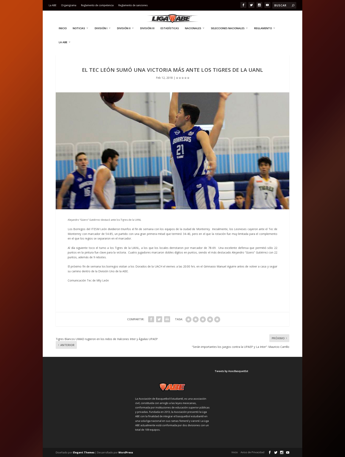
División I (101, 28)
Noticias (79, 28)
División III (147, 28)
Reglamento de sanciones (133, 5)
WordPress (125, 452)
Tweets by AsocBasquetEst (231, 371)
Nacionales (193, 28)
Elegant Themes (83, 452)
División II (124, 28)
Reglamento (263, 28)
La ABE (52, 5)
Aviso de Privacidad (252, 452)
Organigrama (68, 5)
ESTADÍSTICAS (170, 28)
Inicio (63, 28)
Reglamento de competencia (97, 5)
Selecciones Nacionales (228, 28)
